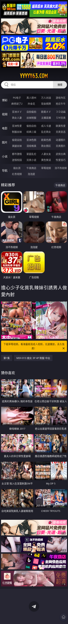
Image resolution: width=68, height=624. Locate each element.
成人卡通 (46, 125)
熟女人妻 (17, 117)
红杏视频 (17, 174)
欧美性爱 (61, 125)
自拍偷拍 (31, 111)
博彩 (4, 100)
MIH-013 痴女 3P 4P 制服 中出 (33, 358)
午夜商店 (31, 168)
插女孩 (17, 168)
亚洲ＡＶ (17, 111)
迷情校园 (17, 160)
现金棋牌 (46, 103)
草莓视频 (46, 168)
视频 (4, 114)
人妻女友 (46, 154)
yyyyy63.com (34, 75)
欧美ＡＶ (46, 111)
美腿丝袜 (17, 145)
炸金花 (31, 103)
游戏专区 (61, 97)
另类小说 (31, 160)
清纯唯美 (31, 145)
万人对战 (46, 97)
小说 (4, 156)
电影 (4, 128)
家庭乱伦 (31, 154)
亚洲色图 (31, 139)
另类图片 (61, 145)
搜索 (60, 84)
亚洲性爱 (17, 125)
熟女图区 (46, 145)
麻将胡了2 (16, 103)
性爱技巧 (61, 160)
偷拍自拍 (31, 125)
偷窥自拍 (17, 139)
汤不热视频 (61, 168)
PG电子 (17, 97)
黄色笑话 (46, 160)
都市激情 (17, 154)
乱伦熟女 (46, 131)
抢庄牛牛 (61, 103)
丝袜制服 (31, 117)
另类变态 (61, 131)
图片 (4, 142)
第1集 (6, 358)
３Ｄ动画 (61, 111)
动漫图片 (61, 139)
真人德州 (31, 97)
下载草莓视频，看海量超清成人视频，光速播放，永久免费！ (34, 346)
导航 (4, 170)
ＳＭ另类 (61, 117)
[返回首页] (63, 616)
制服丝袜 (17, 131)
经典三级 (31, 131)
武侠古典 (61, 154)
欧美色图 (46, 139)
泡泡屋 (31, 174)
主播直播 (46, 117)
